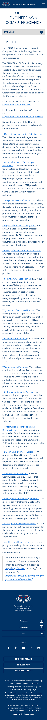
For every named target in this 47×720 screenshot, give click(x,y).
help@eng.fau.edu (15, 568)
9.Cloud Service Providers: (15, 367)
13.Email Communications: (15, 473)
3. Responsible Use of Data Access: (19, 200)
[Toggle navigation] (43, 4)
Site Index (37, 708)
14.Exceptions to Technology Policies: (20, 498)
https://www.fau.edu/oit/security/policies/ (22, 116)
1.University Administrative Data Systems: (22, 134)
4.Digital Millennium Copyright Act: (19, 225)
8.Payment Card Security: (14, 338)
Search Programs (23, 659)
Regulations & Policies (29, 706)
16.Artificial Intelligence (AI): (15, 542)
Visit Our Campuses (24, 671)
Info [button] (23, 633)
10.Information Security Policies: (17, 392)
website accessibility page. (25, 689)
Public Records (33, 710)
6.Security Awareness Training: (17, 278)
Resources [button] (23, 627)
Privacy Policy (13, 706)
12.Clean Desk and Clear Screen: (18, 451)
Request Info (23, 665)
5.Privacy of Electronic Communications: (21, 250)
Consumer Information (14, 708)
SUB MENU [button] (9, 32)
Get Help (28, 708)
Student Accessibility (17, 710)
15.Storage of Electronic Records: (19, 523)
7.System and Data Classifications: (18, 310)
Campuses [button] (24, 621)
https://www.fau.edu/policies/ (16, 104)
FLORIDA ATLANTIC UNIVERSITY (24, 4)
